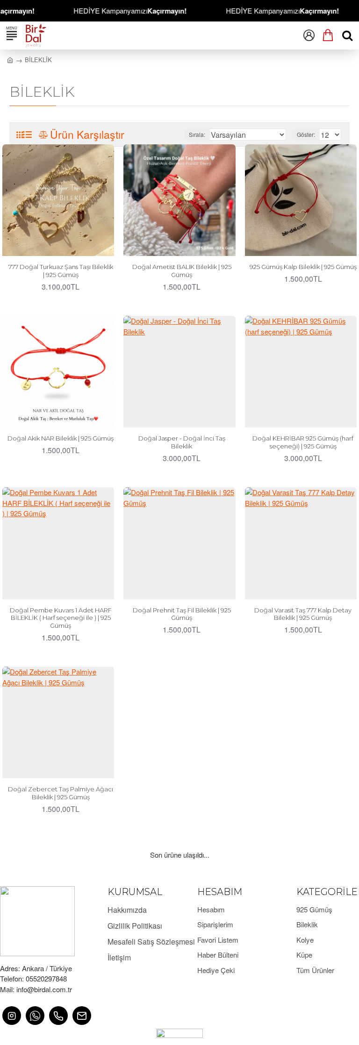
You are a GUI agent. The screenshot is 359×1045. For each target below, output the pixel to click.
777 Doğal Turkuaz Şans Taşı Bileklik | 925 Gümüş (60, 270)
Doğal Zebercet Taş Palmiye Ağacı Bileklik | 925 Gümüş (60, 793)
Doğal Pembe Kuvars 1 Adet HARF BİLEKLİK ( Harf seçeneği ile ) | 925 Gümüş (61, 618)
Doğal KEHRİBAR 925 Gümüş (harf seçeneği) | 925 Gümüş (302, 442)
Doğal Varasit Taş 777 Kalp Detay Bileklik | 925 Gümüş (303, 614)
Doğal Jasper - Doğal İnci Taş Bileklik (181, 442)
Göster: (306, 134)
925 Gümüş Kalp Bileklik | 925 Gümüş (303, 266)
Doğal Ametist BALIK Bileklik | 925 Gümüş (181, 270)
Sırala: (197, 134)
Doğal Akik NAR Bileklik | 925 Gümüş (60, 438)
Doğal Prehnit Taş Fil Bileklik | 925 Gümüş (182, 614)
